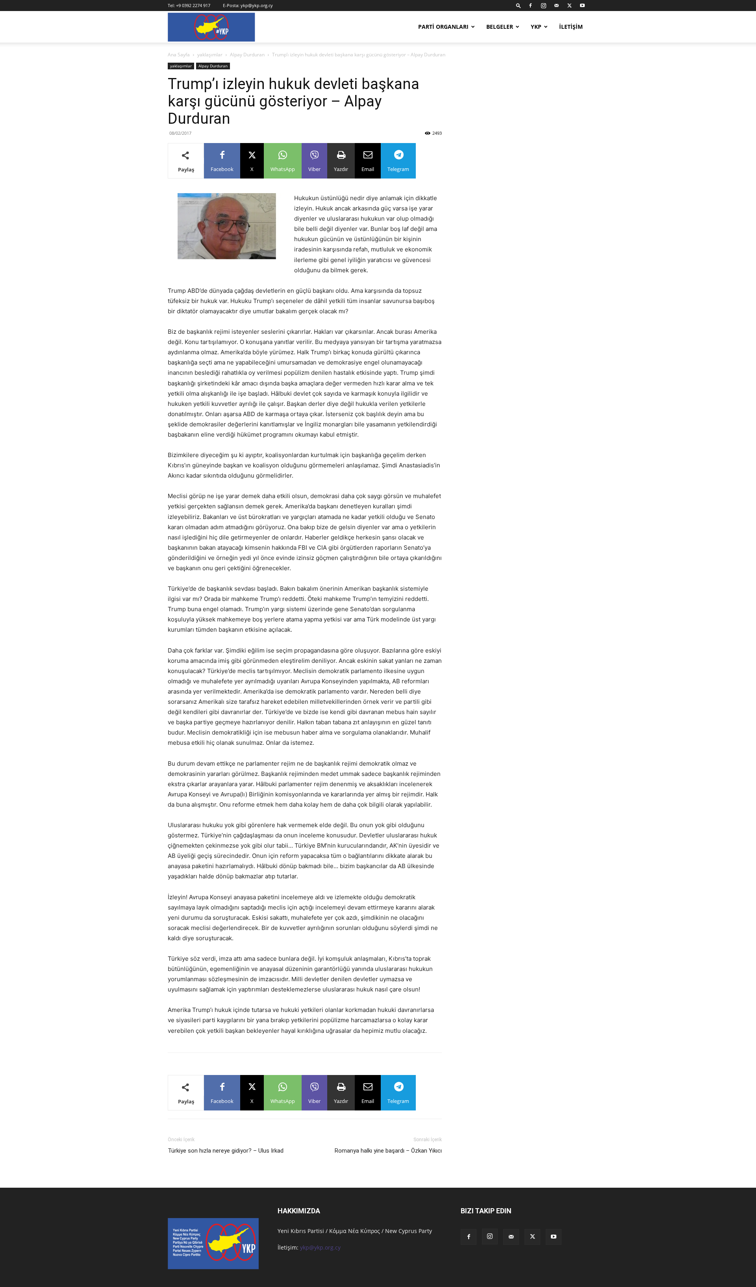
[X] (569, 5)
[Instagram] (543, 5)
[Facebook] (530, 5)
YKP (536, 26)
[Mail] (556, 5)
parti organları (443, 26)
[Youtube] (582, 5)
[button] (518, 5)
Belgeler (499, 26)
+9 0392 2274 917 (193, 5)
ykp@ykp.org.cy (257, 5)
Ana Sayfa (179, 54)
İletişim (571, 26)
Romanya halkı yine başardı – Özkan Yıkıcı (388, 1150)
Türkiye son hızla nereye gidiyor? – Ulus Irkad (226, 1150)
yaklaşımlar (209, 54)
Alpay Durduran (247, 54)
